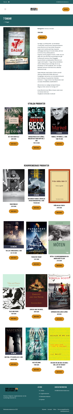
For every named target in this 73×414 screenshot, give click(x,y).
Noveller (51, 28)
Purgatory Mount (36, 257)
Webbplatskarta (64, 411)
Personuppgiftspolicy (63, 409)
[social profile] (9, 2)
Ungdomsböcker (44, 393)
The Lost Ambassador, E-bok (14, 251)
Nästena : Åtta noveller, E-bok (14, 357)
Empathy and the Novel (36, 309)
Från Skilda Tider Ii (59, 205)
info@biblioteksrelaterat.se (62, 2)
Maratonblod (14, 204)
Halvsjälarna (36, 362)
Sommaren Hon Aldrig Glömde (59, 312)
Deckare (46, 28)
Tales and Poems (13, 311)
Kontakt (50, 409)
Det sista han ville (13, 137)
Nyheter (42, 399)
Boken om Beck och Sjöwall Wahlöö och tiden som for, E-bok (36, 138)
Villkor (54, 409)
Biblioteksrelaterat (45, 396)
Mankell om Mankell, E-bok (59, 137)
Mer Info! (42, 37)
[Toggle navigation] (5, 9)
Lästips (42, 390)
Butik (66, 9)
